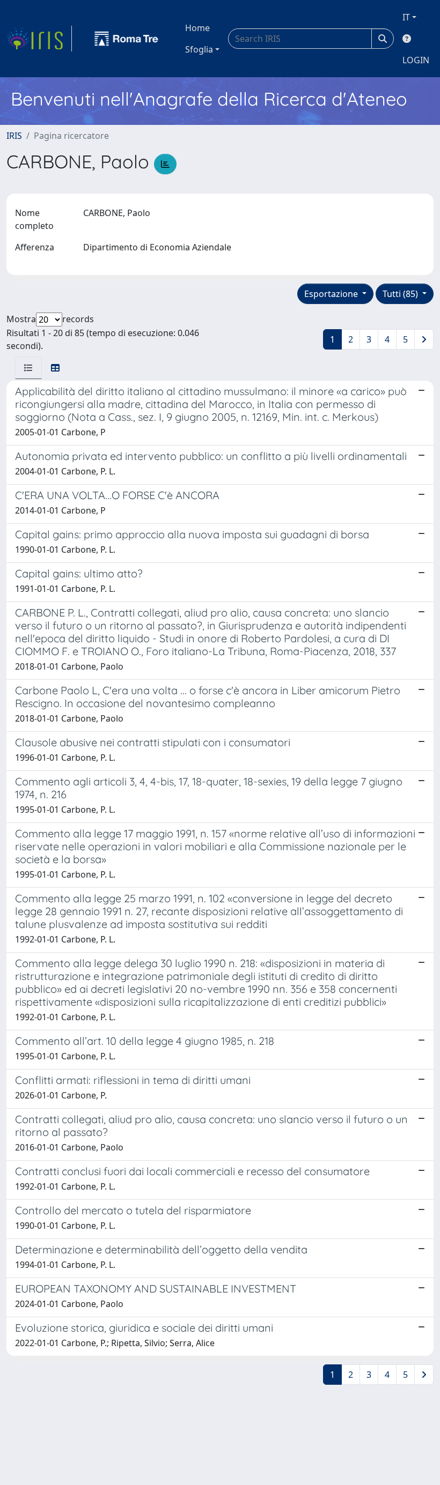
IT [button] (406, 17)
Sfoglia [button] (199, 49)
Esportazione (332, 294)
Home (197, 28)
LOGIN (415, 60)
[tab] (28, 368)
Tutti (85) (401, 294)
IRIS (14, 136)
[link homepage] (39, 38)
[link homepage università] (126, 38)
